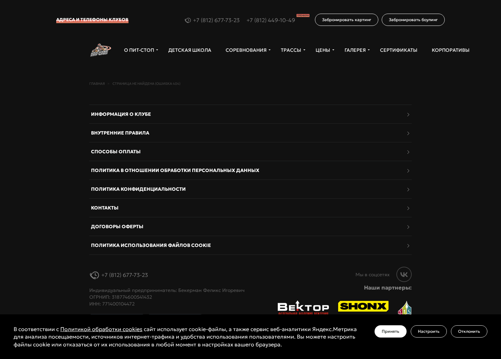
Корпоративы (451, 50)
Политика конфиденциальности (138, 189)
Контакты (105, 208)
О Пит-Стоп (139, 50)
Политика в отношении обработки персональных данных (175, 170)
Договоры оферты (117, 226)
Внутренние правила (120, 133)
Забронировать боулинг (413, 19)
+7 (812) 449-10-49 (277, 20)
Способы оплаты (116, 152)
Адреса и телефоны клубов (92, 19)
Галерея (355, 50)
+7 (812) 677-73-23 (216, 20)
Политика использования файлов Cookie (151, 245)
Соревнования (246, 50)
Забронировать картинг (346, 19)
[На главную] (100, 50)
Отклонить (469, 331)
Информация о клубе (121, 114)
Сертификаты (399, 50)
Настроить (429, 331)
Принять (390, 331)
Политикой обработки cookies (101, 329)
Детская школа (189, 50)
